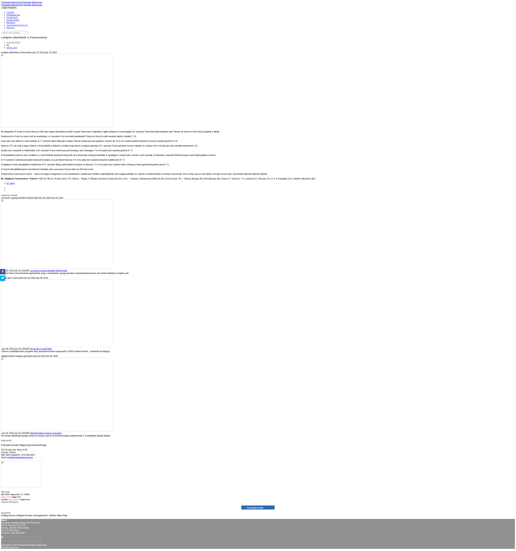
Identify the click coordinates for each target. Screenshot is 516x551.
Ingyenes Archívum (17, 25)
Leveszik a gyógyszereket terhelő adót (48, 270)
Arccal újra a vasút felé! (41, 349)
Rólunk (10, 27)
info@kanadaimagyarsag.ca (20, 457)
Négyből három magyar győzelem (46, 433)
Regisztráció (12, 20)
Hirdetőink (12, 17)
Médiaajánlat (13, 15)
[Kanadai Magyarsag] (258, 2)
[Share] (2, 271)
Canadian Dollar (255, 508)
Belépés (10, 22)
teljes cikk (11, 47)
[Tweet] (2, 278)
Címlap (10, 12)
